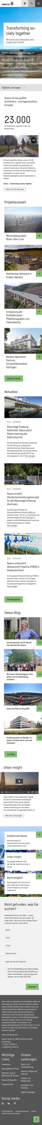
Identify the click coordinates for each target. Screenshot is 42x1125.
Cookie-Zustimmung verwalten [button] (11, 1113)
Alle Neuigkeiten (13, 599)
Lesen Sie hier (28, 974)
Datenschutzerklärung (22, 1111)
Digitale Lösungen (28, 1092)
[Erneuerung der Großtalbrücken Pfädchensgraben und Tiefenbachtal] (39, 312)
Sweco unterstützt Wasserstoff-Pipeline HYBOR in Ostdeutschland (23, 567)
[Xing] (15, 1103)
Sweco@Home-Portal (10, 1068)
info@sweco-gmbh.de (11, 1047)
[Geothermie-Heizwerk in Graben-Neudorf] (39, 274)
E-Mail (8, 946)
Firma (7, 938)
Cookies (33, 1111)
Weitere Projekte (13, 378)
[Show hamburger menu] (38, 3)
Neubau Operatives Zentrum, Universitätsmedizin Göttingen (16, 362)
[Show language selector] (24, 3)
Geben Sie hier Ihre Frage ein (15, 962)
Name (7, 930)
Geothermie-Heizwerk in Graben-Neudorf (19, 275)
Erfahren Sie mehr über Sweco (14, 189)
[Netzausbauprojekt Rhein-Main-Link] (39, 236)
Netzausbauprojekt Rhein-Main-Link (16, 237)
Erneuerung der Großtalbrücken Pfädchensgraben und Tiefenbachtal (17, 317)
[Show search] (31, 3)
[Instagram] (3, 1103)
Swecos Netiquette (9, 1080)
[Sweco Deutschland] (8, 3)
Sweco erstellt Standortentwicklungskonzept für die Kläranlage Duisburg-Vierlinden (23, 499)
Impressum (6, 1064)
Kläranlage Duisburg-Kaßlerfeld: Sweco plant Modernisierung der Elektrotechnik (19, 432)
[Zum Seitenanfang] (36, 1119)
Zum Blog (10, 754)
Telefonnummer (10, 953)
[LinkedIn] (9, 1103)
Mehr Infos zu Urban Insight (13, 816)
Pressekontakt (7, 1084)
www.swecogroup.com (10, 1035)
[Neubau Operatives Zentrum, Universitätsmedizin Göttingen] (39, 357)
